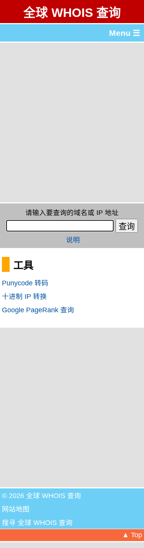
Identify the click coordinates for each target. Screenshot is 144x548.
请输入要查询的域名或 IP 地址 (72, 213)
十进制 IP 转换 (24, 296)
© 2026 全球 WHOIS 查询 (41, 496)
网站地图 (16, 509)
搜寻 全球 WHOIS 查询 (37, 522)
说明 (73, 240)
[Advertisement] (72, 122)
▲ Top (132, 535)
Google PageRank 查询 (38, 310)
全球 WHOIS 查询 (72, 13)
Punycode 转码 (25, 283)
